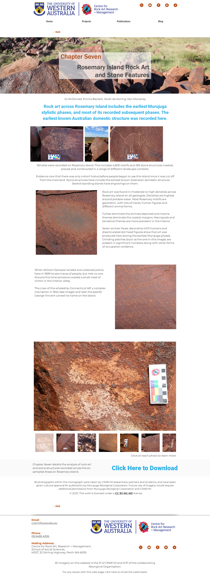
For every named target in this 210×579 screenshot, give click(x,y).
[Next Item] (170, 386)
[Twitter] (167, 5)
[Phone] (142, 5)
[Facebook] (158, 5)
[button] (123, 21)
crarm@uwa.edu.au (44, 523)
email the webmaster (134, 572)
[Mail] (150, 5)
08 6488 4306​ (40, 536)
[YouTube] (175, 5)
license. (138, 493)
